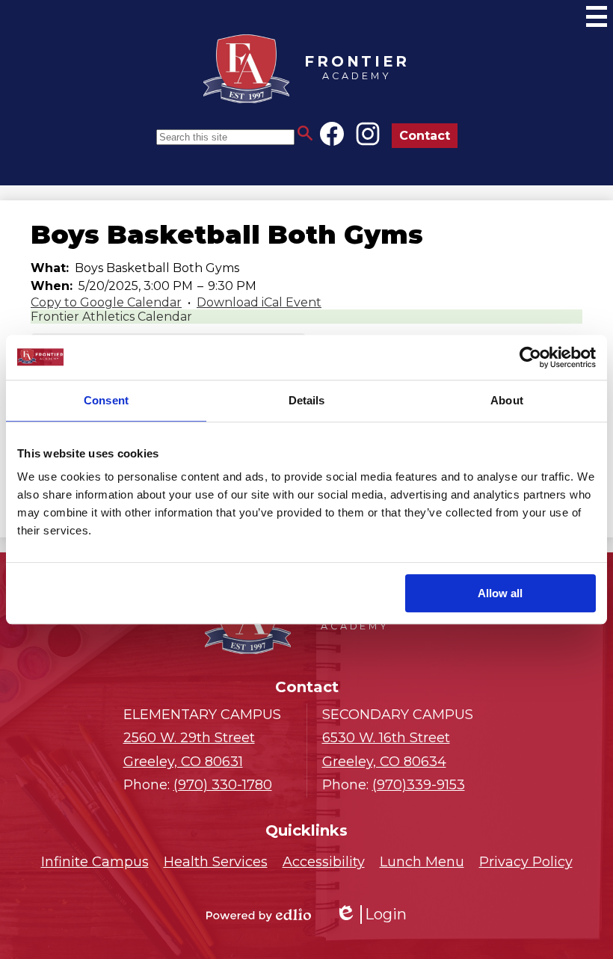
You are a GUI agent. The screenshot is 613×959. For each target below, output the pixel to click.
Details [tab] (307, 400)
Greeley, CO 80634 (386, 750)
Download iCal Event (259, 302)
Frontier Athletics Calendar (111, 316)
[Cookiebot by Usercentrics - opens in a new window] (530, 357)
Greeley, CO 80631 (189, 750)
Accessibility (324, 862)
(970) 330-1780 (222, 785)
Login (371, 914)
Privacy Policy (526, 862)
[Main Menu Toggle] (596, 16)
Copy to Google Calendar (106, 302)
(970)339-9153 (418, 785)
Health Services (216, 862)
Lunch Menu (422, 862)
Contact (424, 136)
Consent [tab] (106, 400)
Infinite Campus (95, 862)
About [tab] (506, 400)
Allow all (500, 593)
